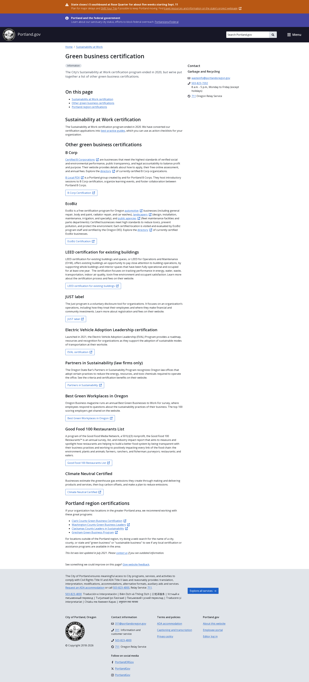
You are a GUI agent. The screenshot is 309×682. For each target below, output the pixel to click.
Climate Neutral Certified (82, 492)
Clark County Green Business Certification (97, 521)
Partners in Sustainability (82, 385)
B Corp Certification (79, 193)
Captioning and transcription (174, 630)
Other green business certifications (93, 103)
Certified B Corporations (80, 159)
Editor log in (210, 636)
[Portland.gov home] (22, 34)
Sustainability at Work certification (92, 99)
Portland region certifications (89, 107)
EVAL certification (77, 352)
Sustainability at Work (89, 47)
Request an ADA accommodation (84, 587)
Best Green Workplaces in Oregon (88, 418)
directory (105, 171)
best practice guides (113, 130)
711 (149, 587)
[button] (294, 34)
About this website (214, 623)
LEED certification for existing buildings (91, 286)
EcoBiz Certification (79, 241)
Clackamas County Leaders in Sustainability (98, 528)
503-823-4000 (121, 587)
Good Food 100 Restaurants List (86, 463)
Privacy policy (165, 636)
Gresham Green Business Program (93, 532)
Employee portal (213, 630)
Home (69, 47)
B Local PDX (72, 177)
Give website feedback (136, 564)
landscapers (140, 214)
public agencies (127, 218)
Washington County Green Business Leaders (99, 524)
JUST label (73, 319)
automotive (132, 210)
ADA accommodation (169, 623)
